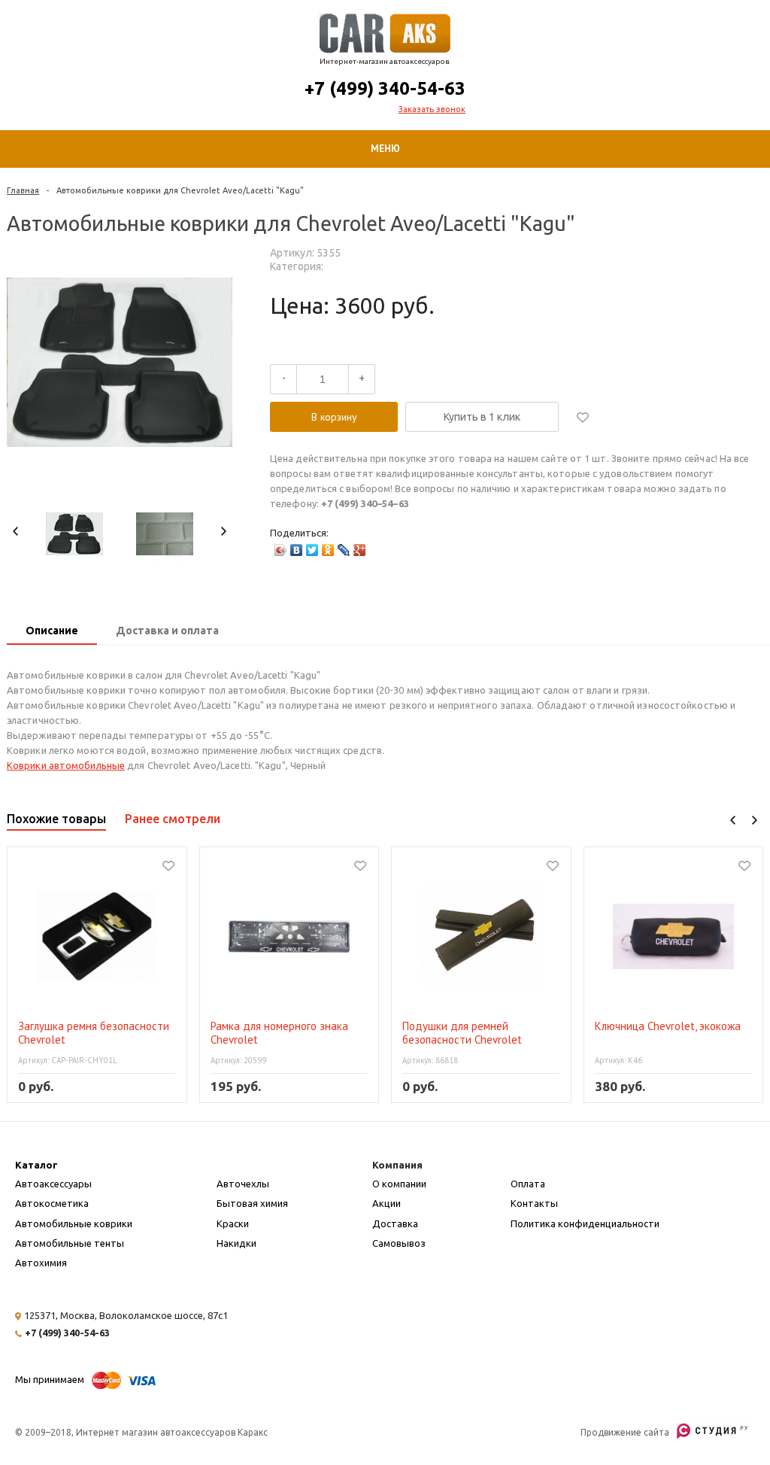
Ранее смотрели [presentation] (172, 818)
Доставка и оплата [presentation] (167, 631)
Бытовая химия (252, 1203)
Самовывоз (399, 1243)
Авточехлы (243, 1183)
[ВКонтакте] (297, 550)
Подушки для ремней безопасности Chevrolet (462, 1033)
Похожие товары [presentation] (56, 818)
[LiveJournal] (344, 550)
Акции (386, 1203)
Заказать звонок (432, 109)
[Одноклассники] (328, 550)
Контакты (534, 1203)
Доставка (395, 1223)
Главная (23, 190)
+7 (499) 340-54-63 (385, 88)
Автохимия (41, 1262)
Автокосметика (52, 1203)
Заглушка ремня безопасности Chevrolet (93, 1033)
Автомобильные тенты (69, 1243)
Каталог (36, 1165)
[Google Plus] (360, 550)
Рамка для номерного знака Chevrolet (279, 1033)
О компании (399, 1183)
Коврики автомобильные (66, 765)
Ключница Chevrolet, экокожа (668, 1026)
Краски (233, 1223)
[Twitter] (312, 550)
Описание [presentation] (52, 631)
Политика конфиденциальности (585, 1223)
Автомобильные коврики (73, 1223)
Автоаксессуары (53, 1183)
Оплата (528, 1183)
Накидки (236, 1243)
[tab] (52, 632)
